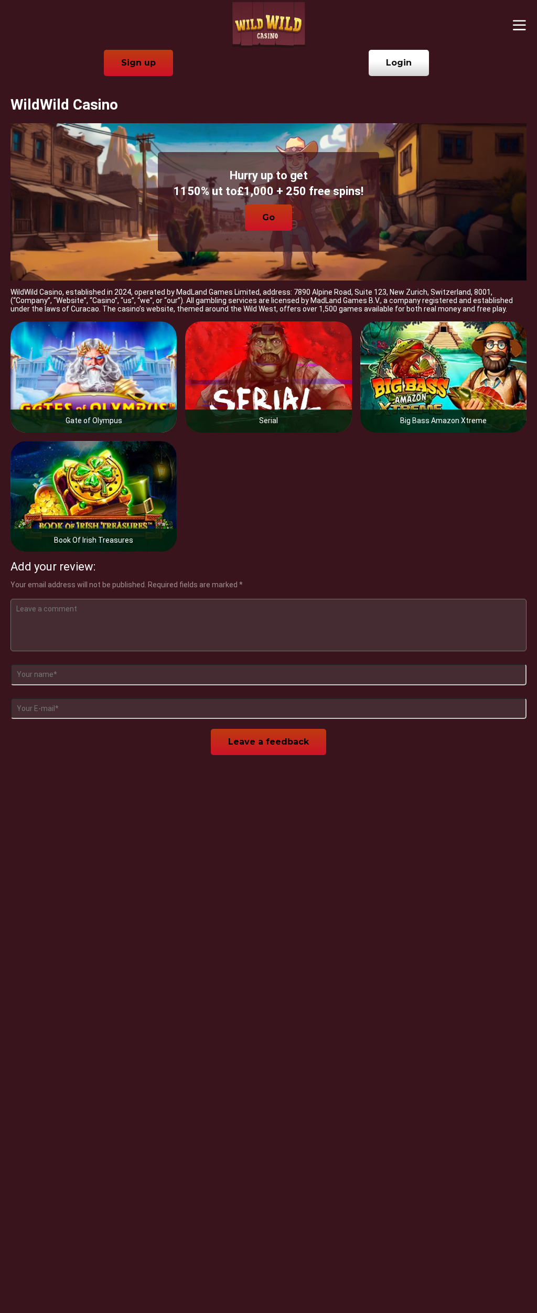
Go (268, 217)
